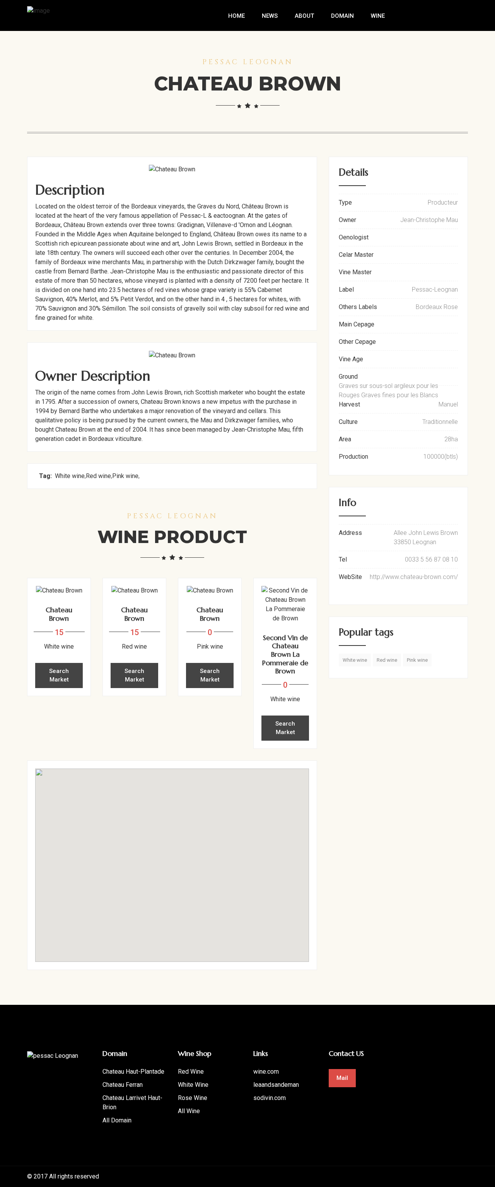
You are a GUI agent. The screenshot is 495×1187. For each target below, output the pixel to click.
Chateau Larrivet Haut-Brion (132, 1102)
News (270, 15)
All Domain (116, 1120)
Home (236, 15)
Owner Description (92, 375)
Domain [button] (342, 15)
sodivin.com (269, 1098)
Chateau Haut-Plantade (133, 1071)
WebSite (350, 577)
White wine (70, 476)
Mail (342, 1077)
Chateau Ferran (122, 1084)
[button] (172, 860)
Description (69, 189)
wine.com (266, 1071)
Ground (348, 376)
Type (345, 202)
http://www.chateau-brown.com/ (414, 577)
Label (346, 289)
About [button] (304, 15)
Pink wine (125, 476)
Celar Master (356, 254)
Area (345, 439)
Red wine (98, 476)
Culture (348, 421)
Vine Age (351, 359)
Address (350, 532)
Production (353, 456)
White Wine (193, 1084)
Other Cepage (357, 341)
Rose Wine (192, 1098)
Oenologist (354, 237)
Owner (347, 220)
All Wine (189, 1111)
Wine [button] (378, 15)
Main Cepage (356, 324)
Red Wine (191, 1071)
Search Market (59, 675)
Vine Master (355, 272)
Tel (343, 559)
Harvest (349, 404)
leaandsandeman (276, 1084)
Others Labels (358, 307)
